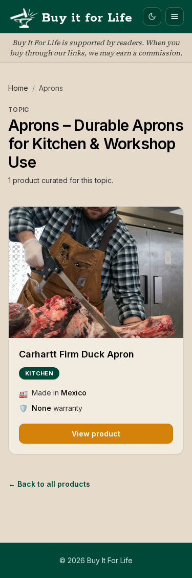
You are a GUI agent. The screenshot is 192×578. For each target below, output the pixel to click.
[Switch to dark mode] (152, 16)
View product (96, 433)
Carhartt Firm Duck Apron (76, 354)
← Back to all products (49, 484)
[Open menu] (174, 16)
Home (18, 88)
